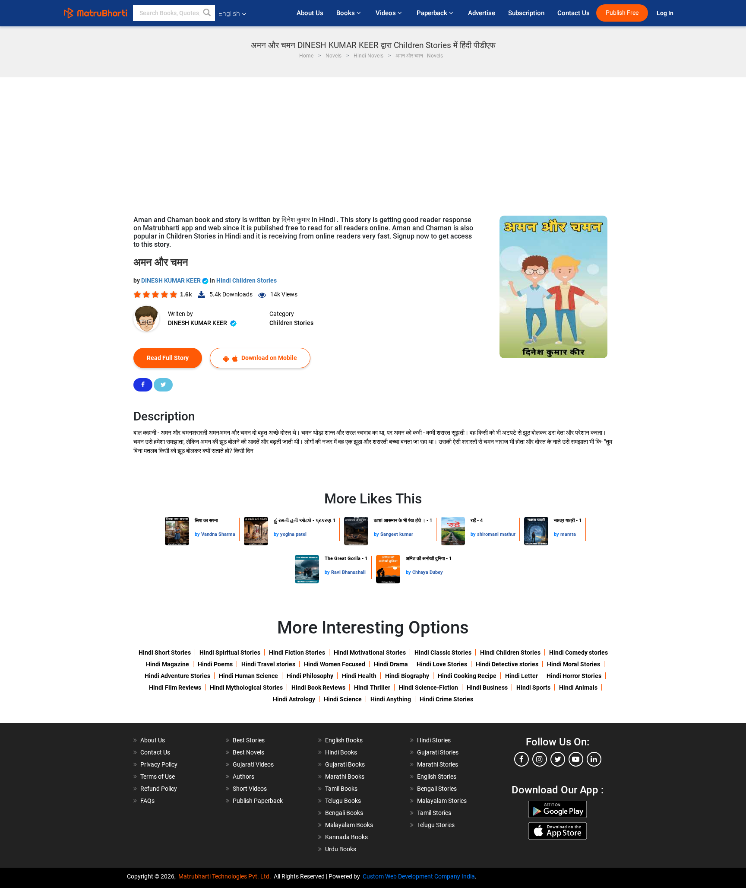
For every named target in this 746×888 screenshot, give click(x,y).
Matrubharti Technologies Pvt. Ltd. (226, 876)
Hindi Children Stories (246, 280)
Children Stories (291, 322)
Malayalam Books (349, 824)
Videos (387, 13)
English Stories (436, 776)
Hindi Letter (521, 675)
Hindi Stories (434, 740)
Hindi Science (343, 699)
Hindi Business (487, 687)
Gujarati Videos (253, 764)
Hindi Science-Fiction (428, 687)
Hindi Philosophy (310, 675)
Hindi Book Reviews (318, 687)
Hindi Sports (533, 687)
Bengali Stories (437, 788)
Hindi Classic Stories (442, 652)
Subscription (526, 13)
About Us (310, 13)
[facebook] (521, 759)
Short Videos (250, 788)
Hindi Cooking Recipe (467, 675)
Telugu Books (343, 800)
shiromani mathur (496, 534)
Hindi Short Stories (165, 652)
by (198, 534)
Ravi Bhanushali (348, 572)
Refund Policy (158, 788)
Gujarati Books (345, 764)
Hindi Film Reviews (175, 687)
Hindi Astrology (294, 699)
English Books (344, 740)
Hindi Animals (578, 687)
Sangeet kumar (396, 534)
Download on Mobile (268, 357)
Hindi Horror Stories (574, 675)
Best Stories (249, 740)
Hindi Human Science (248, 675)
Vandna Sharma (218, 534)
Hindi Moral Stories (573, 664)
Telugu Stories (436, 824)
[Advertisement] (373, 142)
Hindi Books (341, 752)
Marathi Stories (437, 764)
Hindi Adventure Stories (177, 675)
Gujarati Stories (437, 752)
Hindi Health (359, 675)
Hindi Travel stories (268, 664)
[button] (207, 13)
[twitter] (557, 759)
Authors (243, 776)
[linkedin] (594, 759)
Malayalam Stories (442, 800)
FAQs (147, 800)
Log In (666, 13)
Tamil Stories (434, 812)
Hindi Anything (390, 699)
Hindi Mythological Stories (246, 687)
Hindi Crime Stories (446, 699)
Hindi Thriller (372, 687)
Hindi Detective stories (507, 664)
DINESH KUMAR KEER (171, 280)
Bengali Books (344, 812)
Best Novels (248, 752)
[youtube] (576, 759)
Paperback (433, 13)
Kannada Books (346, 837)
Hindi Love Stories (442, 664)
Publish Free (622, 12)
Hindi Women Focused (334, 664)
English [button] (229, 14)
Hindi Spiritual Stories (229, 652)
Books (346, 13)
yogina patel (293, 534)
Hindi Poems (215, 664)
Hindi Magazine (167, 664)
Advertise (481, 13)
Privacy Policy (158, 764)
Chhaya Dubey (427, 572)
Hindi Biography (407, 675)
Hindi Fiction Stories (297, 652)
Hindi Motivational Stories (370, 652)
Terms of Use (157, 776)
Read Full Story (168, 357)
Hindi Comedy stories (578, 652)
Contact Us (573, 13)
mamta (568, 534)
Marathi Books (344, 776)
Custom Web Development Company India (419, 876)
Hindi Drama (391, 664)
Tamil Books (341, 788)
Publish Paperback (258, 800)
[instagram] (539, 759)
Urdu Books (340, 849)
